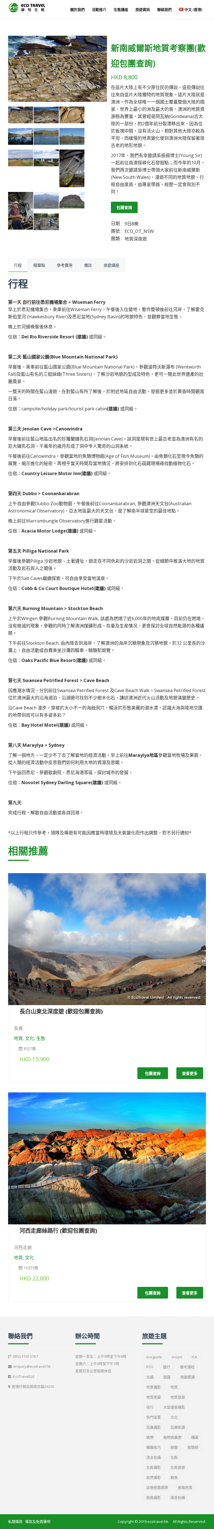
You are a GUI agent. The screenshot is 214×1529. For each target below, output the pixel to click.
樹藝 (174, 1447)
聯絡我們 (164, 9)
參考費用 (64, 265)
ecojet (177, 1356)
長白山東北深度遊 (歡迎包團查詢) (61, 1011)
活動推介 (99, 9)
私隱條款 (15, 1521)
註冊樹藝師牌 (157, 1487)
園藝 (167, 1376)
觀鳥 (174, 1477)
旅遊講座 (111, 265)
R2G (149, 1366)
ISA (194, 1356)
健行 (166, 1366)
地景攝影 (153, 1387)
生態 (40, 1038)
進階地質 (185, 1487)
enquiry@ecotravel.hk (32, 1366)
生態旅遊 (178, 1467)
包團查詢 (124, 207)
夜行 (150, 1407)
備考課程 (187, 1366)
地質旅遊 (178, 1397)
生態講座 (121, 9)
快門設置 (153, 1417)
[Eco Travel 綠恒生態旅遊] (27, 7)
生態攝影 (153, 1467)
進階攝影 (153, 1497)
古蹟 (150, 1376)
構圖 (194, 1437)
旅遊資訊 (142, 9)
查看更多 (190, 1073)
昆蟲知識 (178, 1427)
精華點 (39, 265)
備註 (88, 265)
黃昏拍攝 (178, 1497)
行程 (18, 265)
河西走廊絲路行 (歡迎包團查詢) (58, 1230)
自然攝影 (153, 1477)
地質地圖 (153, 1397)
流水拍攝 (153, 1457)
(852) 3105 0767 (25, 1356)
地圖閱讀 (187, 1376)
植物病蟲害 (172, 1437)
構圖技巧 (153, 1447)
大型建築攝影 (174, 1407)
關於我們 (77, 9)
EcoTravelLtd (23, 1376)
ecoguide (154, 1356)
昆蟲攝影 (153, 1427)
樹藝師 (193, 1447)
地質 (18, 1038)
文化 (29, 1038)
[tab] (18, 265)
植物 (150, 1437)
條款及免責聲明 (37, 1521)
